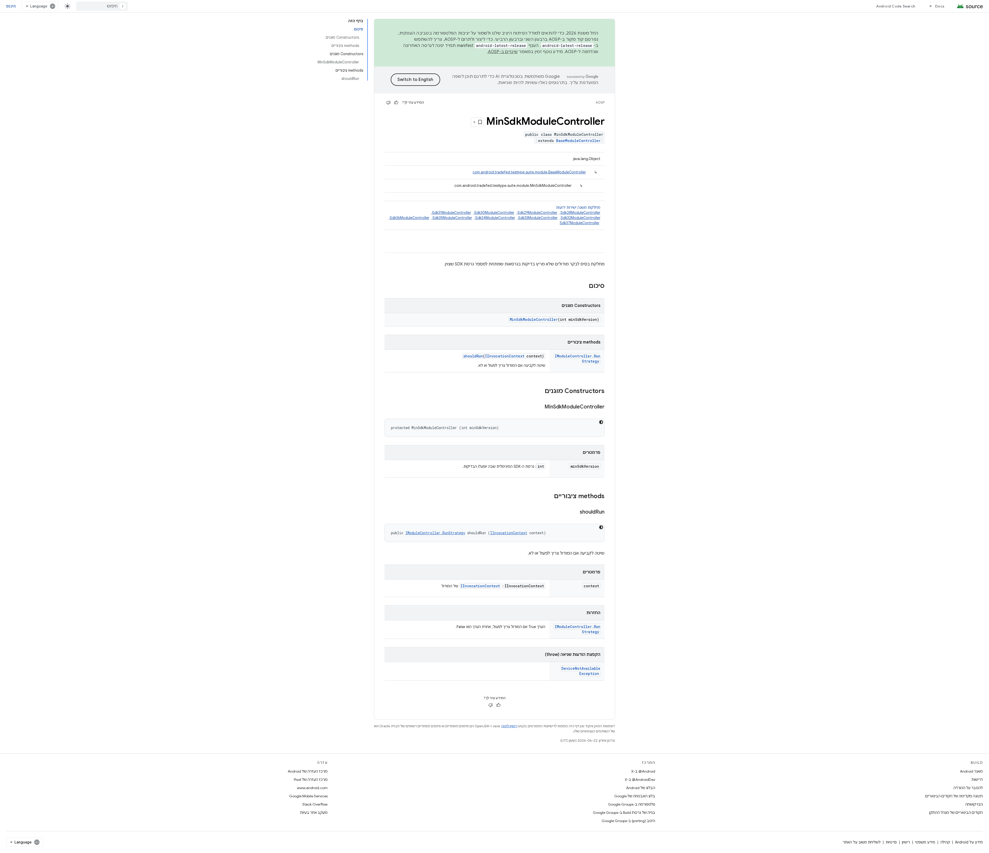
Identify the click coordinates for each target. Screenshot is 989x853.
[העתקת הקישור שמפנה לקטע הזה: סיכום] (583, 286)
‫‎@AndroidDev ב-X (640, 779)
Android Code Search (895, 6)
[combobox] (102, 6)
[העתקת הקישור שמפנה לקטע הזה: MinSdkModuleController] (539, 407)
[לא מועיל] (388, 102)
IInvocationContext (504, 356)
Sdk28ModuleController (580, 212)
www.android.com (312, 787)
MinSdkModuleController (534, 319)
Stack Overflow (315, 804)
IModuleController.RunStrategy (435, 532)
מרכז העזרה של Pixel (311, 779)
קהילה (945, 842)
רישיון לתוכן (509, 726)
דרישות (977, 779)
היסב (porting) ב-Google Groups (628, 820)
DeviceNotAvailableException (580, 671)
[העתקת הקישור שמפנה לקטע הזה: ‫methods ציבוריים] (549, 497)
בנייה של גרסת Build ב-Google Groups (624, 812)
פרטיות (891, 842)
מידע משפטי (925, 842)
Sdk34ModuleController (495, 217)
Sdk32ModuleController (580, 217)
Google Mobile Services (308, 796)
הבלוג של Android (640, 787)
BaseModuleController (578, 140)
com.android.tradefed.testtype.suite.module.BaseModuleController (529, 172)
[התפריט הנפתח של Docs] (928, 6)
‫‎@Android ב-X (643, 771)
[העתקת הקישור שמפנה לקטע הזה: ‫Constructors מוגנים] (539, 391)
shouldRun (473, 356)
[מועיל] (396, 102)
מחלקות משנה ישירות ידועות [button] (494, 215)
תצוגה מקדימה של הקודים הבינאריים (954, 796)
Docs (939, 6)
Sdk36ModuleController (409, 217)
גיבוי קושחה (974, 804)
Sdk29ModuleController (537, 212)
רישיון (906, 842)
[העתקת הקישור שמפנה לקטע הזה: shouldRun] (574, 512)
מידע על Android (969, 842)
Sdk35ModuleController (452, 217)
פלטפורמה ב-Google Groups (631, 804)
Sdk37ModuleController (579, 223)
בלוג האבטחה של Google (634, 796)
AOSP (600, 102)
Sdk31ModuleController (451, 212)
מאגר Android (971, 771)
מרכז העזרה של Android (308, 771)
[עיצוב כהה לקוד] (601, 422)
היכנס (11, 6)
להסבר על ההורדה (968, 787)
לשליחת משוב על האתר (862, 842)
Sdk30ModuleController (494, 212)
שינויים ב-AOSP (503, 51)
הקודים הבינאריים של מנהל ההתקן (956, 812)
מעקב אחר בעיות (314, 812)
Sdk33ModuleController (538, 217)
